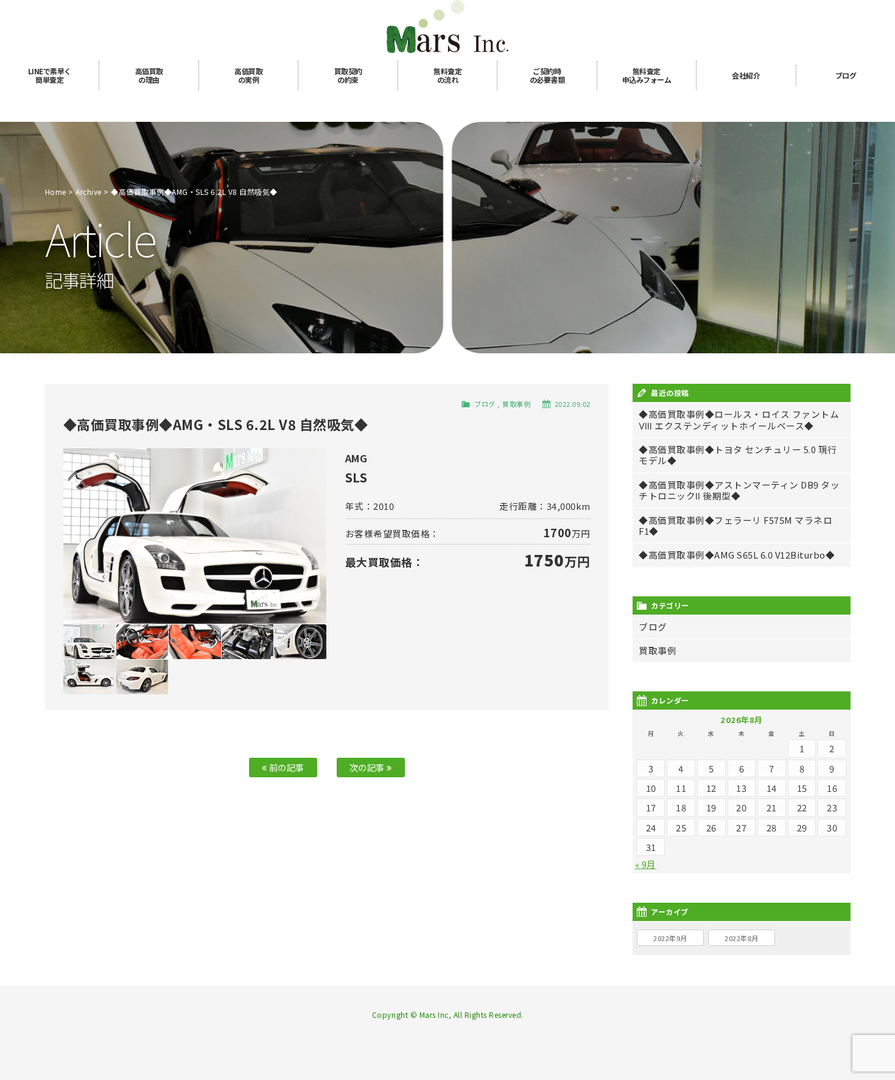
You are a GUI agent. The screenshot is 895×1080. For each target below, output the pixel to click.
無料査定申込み (647, 75)
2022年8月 (742, 938)
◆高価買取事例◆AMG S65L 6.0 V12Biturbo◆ (737, 554)
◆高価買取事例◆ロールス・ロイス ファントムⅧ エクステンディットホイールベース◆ (739, 419)
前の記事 (285, 767)
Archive (88, 191)
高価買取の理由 (149, 75)
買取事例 (516, 404)
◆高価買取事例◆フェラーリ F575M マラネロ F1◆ (735, 525)
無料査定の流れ (447, 75)
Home (55, 191)
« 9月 (645, 864)
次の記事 (368, 767)
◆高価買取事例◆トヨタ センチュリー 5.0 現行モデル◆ (738, 455)
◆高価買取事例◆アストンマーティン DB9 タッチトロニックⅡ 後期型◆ (739, 490)
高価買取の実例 (248, 75)
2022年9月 (670, 938)
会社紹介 (746, 75)
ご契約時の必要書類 (547, 75)
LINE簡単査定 (49, 75)
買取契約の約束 (348, 75)
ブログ (846, 75)
